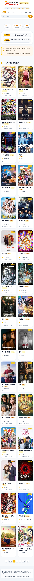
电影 (8, 12)
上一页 (10, 561)
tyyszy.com (12, 8)
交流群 (27, 8)
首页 (4, 12)
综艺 (22, 12)
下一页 (23, 561)
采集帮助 (18, 8)
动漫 (17, 12)
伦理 (30, 12)
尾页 (27, 561)
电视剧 (13, 12)
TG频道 (23, 8)
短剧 (26, 12)
